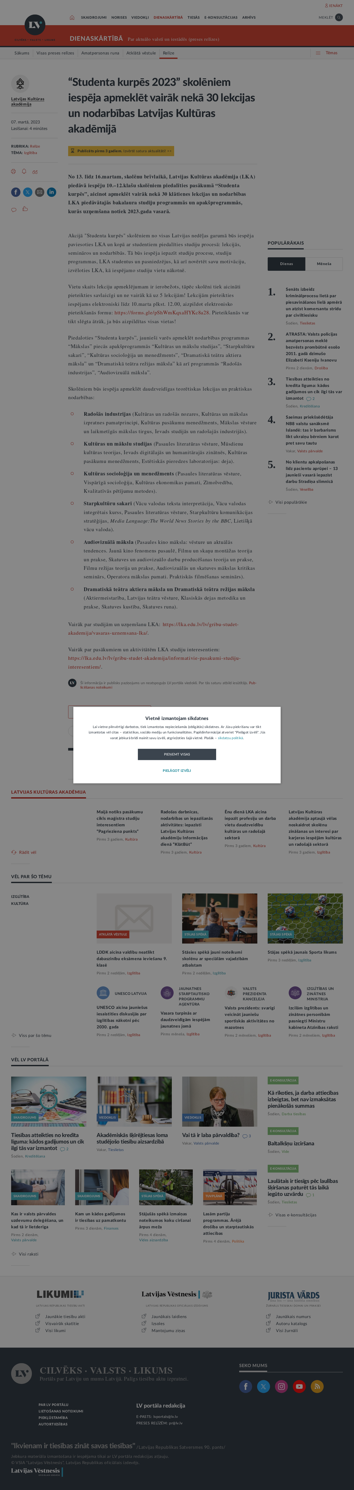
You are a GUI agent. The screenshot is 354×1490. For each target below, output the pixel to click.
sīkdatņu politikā (230, 738)
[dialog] (177, 745)
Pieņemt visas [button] (177, 754)
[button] (177, 771)
